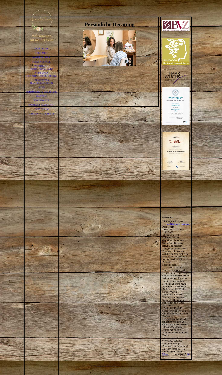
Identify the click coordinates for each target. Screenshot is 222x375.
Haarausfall (41, 61)
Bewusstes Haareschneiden (41, 81)
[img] (41, 21)
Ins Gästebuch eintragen (178, 224)
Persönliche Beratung (41, 91)
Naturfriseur (41, 57)
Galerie (41, 96)
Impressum (42, 109)
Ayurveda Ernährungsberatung (41, 74)
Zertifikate (41, 100)
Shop (41, 87)
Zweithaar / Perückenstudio (42, 67)
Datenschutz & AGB (42, 113)
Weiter (165, 354)
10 (188, 354)
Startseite (41, 48)
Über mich (41, 53)
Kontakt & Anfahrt (41, 105)
